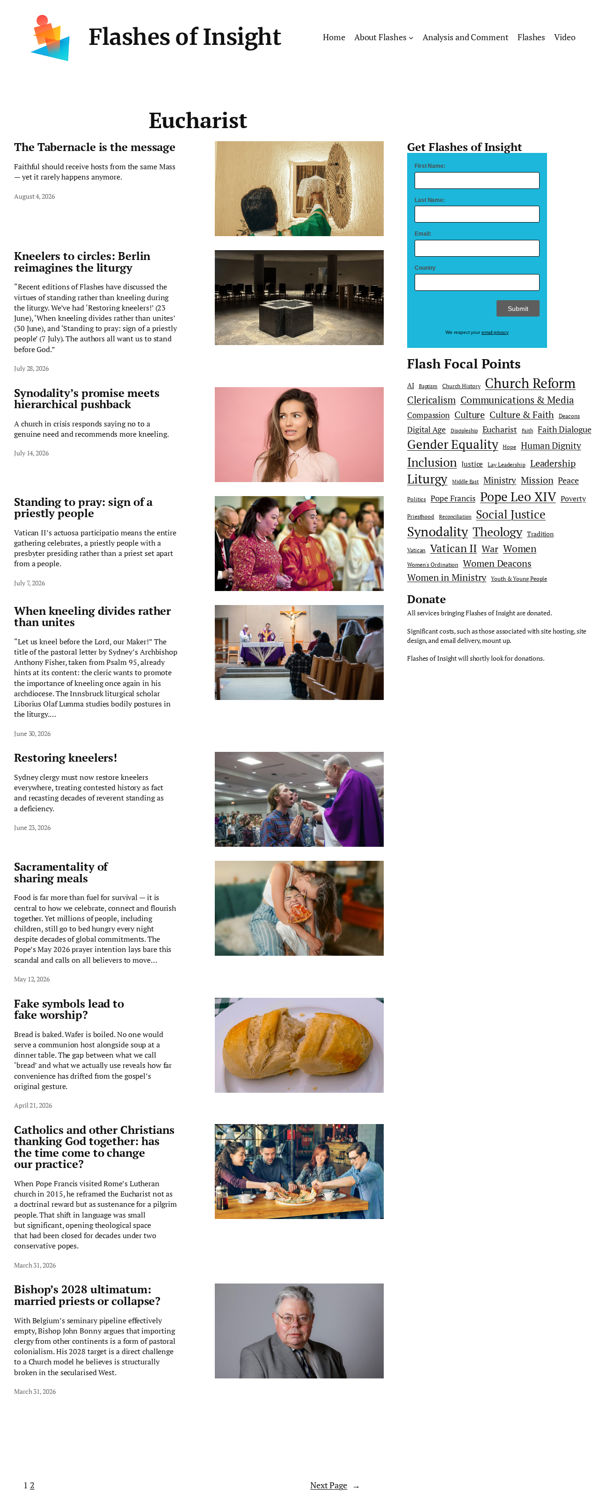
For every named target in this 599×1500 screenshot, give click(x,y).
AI (410, 385)
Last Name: (430, 200)
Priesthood (420, 516)
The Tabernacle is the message (94, 146)
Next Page (335, 1485)
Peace (568, 480)
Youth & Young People (519, 578)
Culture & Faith (521, 414)
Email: (423, 234)
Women (520, 548)
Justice (472, 464)
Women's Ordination (432, 564)
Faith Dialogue (565, 429)
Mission (537, 480)
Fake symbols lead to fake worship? (69, 1009)
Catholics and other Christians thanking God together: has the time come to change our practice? (94, 1147)
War (490, 548)
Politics (416, 499)
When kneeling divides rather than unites (92, 616)
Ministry (499, 480)
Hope (509, 446)
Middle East (465, 481)
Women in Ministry (446, 577)
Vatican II (453, 548)
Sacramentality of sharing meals (61, 872)
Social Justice (511, 514)
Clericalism (431, 399)
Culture (469, 415)
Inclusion (432, 462)
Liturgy (427, 478)
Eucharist (499, 429)
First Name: (430, 166)
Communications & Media (517, 399)
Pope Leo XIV (518, 496)
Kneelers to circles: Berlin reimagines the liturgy (82, 261)
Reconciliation (455, 516)
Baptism (428, 386)
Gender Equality (452, 444)
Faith (527, 430)
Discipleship (464, 430)
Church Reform (530, 383)
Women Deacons (497, 563)
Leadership (553, 463)
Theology (497, 532)
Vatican (416, 550)
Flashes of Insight (184, 37)
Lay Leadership (507, 464)
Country (425, 268)
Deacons (569, 415)
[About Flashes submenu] (411, 37)
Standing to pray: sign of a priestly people (83, 507)
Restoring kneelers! (65, 757)
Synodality (437, 531)
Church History (461, 385)
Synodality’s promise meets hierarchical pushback (86, 398)
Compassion (428, 415)
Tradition (540, 534)
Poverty (573, 498)
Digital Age (426, 429)
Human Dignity (551, 445)
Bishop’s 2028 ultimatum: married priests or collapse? (87, 1295)
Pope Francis (453, 498)
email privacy (495, 332)
